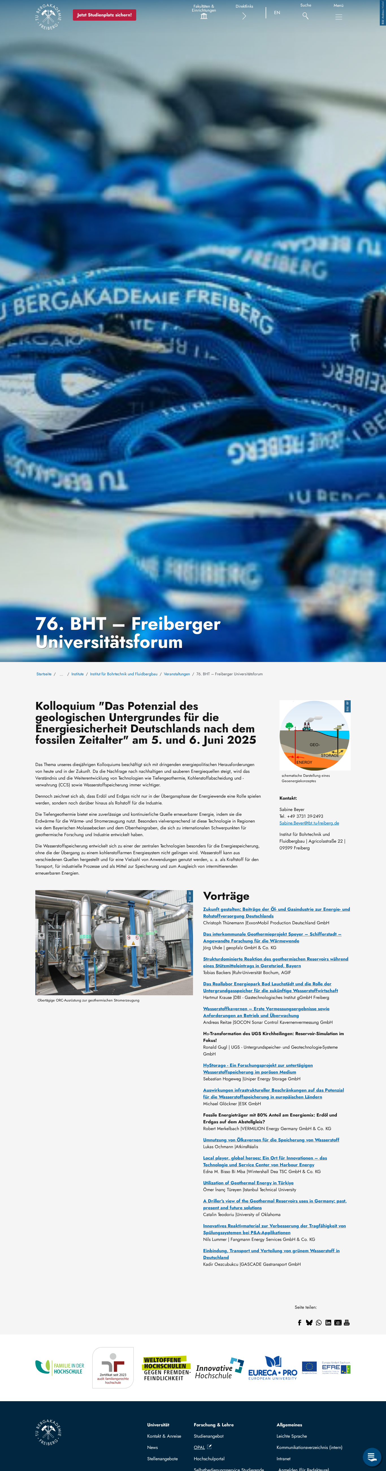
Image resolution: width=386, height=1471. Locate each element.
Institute (77, 674)
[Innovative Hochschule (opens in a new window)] (219, 1368)
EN (277, 12)
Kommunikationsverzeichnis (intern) (309, 1447)
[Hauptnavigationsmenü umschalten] (338, 17)
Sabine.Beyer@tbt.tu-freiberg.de (309, 823)
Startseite (43, 674)
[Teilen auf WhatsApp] (318, 1322)
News (152, 1447)
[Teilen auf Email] (338, 1322)
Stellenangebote (162, 1458)
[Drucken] (347, 1322)
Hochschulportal (209, 1458)
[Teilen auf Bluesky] (309, 1322)
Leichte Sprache (292, 1436)
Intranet (283, 1458)
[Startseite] (48, 16)
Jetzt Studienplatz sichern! (104, 15)
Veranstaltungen (177, 674)
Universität (158, 1425)
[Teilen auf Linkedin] (328, 1322)
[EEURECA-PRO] (273, 1368)
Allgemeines (289, 1425)
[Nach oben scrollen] (372, 1434)
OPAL (199, 1447)
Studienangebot (209, 1436)
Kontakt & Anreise (164, 1436)
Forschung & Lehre (214, 1425)
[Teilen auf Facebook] (299, 1322)
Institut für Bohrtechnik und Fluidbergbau (123, 674)
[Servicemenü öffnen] (372, 1457)
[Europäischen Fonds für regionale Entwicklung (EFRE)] (326, 1368)
